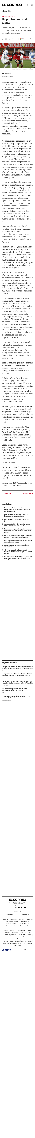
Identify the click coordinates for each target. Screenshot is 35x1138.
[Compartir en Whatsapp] (10, 39)
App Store (10, 914)
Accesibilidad (28, 919)
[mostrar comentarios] (17, 39)
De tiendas (7, 932)
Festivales (13, 934)
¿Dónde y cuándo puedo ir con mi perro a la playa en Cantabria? (16, 697)
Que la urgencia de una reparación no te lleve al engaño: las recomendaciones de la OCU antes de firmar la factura (17, 668)
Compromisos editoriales (12, 926)
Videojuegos (7, 934)
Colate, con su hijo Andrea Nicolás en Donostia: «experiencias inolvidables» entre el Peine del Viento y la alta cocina (17, 683)
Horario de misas (12, 937)
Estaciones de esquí (22, 937)
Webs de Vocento (28, 950)
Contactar (5, 919)
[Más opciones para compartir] (13, 39)
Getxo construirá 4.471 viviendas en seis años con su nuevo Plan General (17, 525)
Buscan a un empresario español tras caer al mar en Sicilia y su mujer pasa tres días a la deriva (18, 530)
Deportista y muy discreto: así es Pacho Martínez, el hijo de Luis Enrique (14, 689)
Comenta (8, 493)
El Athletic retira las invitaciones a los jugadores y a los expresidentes (16, 515)
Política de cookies (24, 926)
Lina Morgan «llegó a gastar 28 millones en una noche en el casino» (18, 541)
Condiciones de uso (24, 921)
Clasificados (28, 939)
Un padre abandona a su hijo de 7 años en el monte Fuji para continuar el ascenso (18, 536)
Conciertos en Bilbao (25, 932)
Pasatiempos (15, 932)
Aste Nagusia (28, 941)
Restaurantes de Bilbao (15, 943)
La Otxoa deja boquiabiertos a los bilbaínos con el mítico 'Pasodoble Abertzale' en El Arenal (18, 558)
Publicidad (20, 923)
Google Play (26, 914)
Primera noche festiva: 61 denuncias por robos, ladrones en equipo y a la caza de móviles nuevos (17, 509)
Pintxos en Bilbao (22, 930)
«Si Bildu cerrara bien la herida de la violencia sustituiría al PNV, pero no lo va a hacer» (18, 551)
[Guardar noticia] (2, 39)
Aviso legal (21, 919)
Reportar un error (28, 493)
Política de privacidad (11, 923)
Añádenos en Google (26, 39)
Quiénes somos (13, 919)
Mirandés (6, 11)
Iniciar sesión (27, 5)
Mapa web (26, 923)
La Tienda (29, 934)
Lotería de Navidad (27, 943)
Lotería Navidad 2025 (15, 941)
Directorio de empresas (9, 939)
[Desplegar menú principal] (32, 5)
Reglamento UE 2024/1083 (12, 921)
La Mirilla (6, 941)
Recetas (29, 930)
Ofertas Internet (20, 939)
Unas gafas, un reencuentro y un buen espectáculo (16, 546)
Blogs (14, 930)
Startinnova (6, 943)
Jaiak (22, 941)
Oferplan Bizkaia (8, 930)
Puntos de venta (21, 934)
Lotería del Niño (17, 945)
